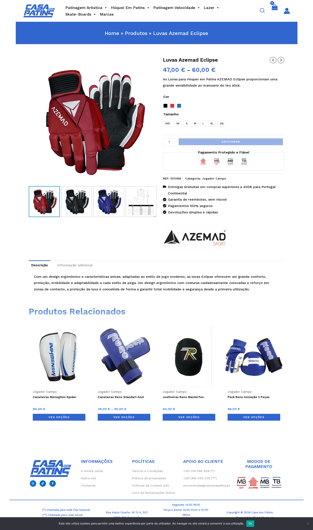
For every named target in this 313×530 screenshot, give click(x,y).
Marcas (107, 14)
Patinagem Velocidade (174, 7)
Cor (166, 97)
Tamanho (171, 114)
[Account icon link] (287, 11)
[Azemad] (195, 238)
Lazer (209, 7)
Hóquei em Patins (128, 7)
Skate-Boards (78, 14)
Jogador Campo (214, 178)
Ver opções (59, 417)
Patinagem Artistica (83, 7)
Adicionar (231, 141)
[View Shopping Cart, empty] (274, 11)
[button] (262, 11)
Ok (250, 523)
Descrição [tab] (39, 265)
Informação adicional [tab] (75, 265)
